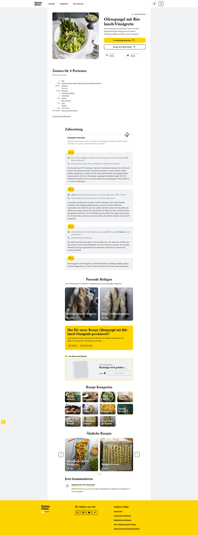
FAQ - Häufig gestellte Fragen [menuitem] (125, 524)
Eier (63, 81)
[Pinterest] (83, 512)
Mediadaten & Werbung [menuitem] (122, 520)
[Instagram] (77, 512)
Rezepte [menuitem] (52, 4)
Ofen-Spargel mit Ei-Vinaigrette (78, 463)
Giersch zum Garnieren (70, 110)
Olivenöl (65, 86)
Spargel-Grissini (110, 464)
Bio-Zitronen (66, 101)
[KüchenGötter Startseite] (38, 3)
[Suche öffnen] (161, 3)
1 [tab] (97, 474)
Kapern (64, 98)
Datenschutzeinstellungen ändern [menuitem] (127, 529)
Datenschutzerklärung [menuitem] (122, 516)
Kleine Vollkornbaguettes (115, 313)
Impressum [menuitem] (118, 511)
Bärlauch (65, 91)
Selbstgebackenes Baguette (81, 313)
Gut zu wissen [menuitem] (78, 4)
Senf (63, 103)
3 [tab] (100, 474)
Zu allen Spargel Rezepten (61, 116)
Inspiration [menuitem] (64, 4)
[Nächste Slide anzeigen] (137, 454)
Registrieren (77, 484)
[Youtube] (89, 512)
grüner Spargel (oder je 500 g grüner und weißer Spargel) (81, 83)
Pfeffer (64, 105)
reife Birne (65, 96)
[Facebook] (94, 512)
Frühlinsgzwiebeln (68, 93)
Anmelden (91, 484)
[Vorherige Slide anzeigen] (60, 454)
